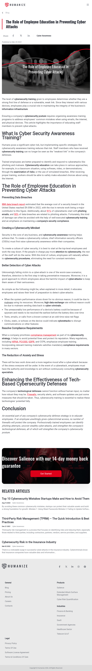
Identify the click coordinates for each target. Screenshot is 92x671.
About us (9, 597)
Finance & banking (65, 611)
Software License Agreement (17, 652)
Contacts (8, 606)
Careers (8, 601)
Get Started (46, 473)
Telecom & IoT (63, 634)
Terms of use (10, 648)
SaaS (59, 620)
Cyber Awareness (44, 36)
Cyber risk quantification (67, 599)
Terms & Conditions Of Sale (16, 657)
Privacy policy (11, 643)
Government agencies (66, 625)
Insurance (61, 616)
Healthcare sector (64, 629)
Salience (60, 588)
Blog (7, 13)
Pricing (8, 592)
